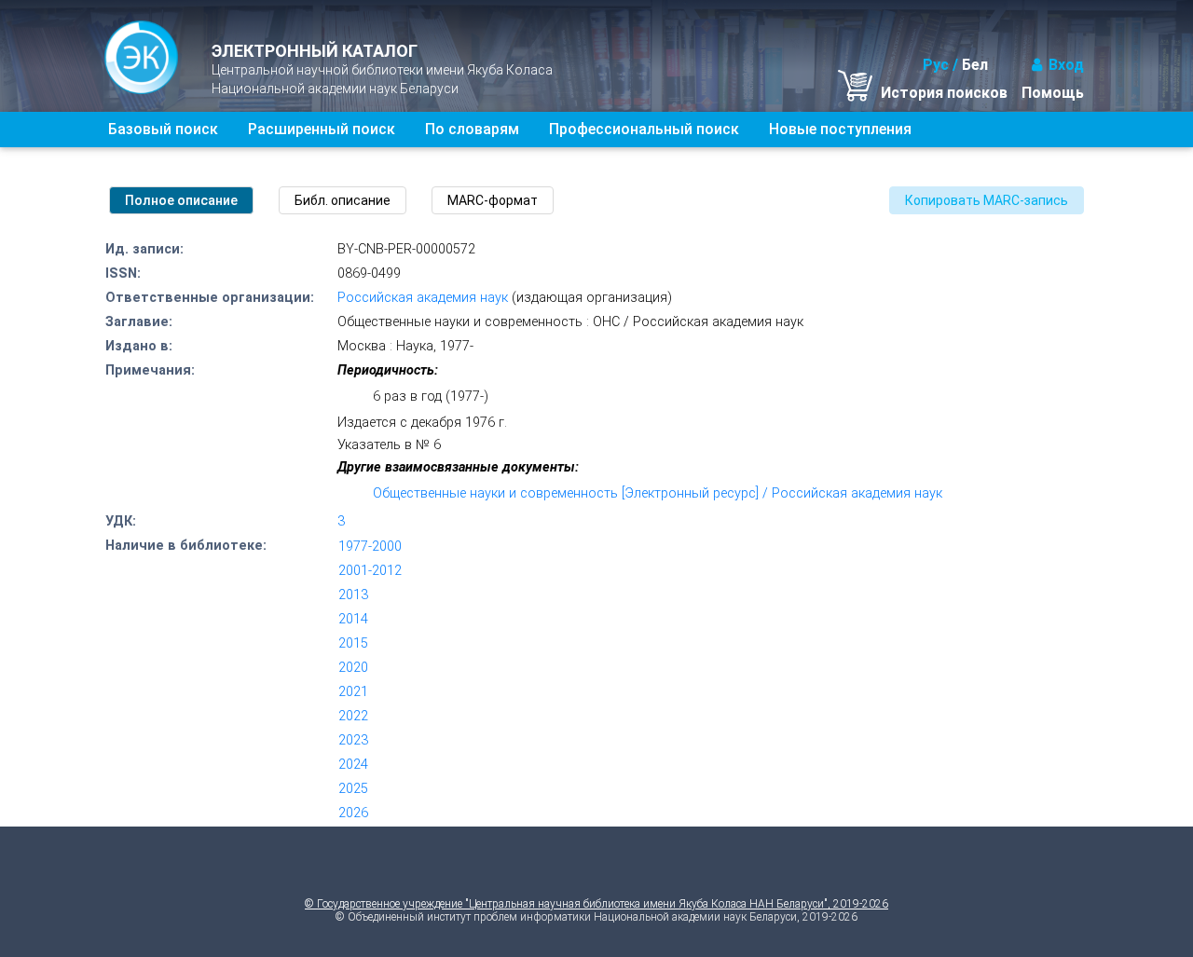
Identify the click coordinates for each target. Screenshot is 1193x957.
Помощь (1053, 93)
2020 (353, 668)
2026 (353, 813)
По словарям (472, 129)
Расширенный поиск (321, 129)
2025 (353, 789)
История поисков (944, 93)
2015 (353, 643)
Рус (936, 65)
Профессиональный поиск (644, 129)
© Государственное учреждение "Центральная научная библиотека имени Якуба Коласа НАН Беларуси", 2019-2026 (596, 903)
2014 (353, 619)
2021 (353, 692)
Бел (975, 65)
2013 (353, 595)
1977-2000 (370, 546)
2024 (353, 764)
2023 (353, 740)
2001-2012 (370, 571)
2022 (353, 716)
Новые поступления (840, 129)
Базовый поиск (163, 129)
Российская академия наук (422, 298)
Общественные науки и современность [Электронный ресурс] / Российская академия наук (657, 493)
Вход (1066, 65)
